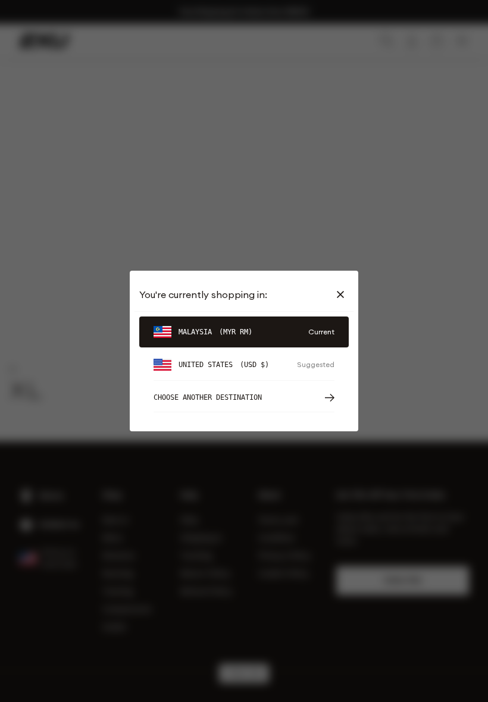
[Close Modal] (343, 294)
